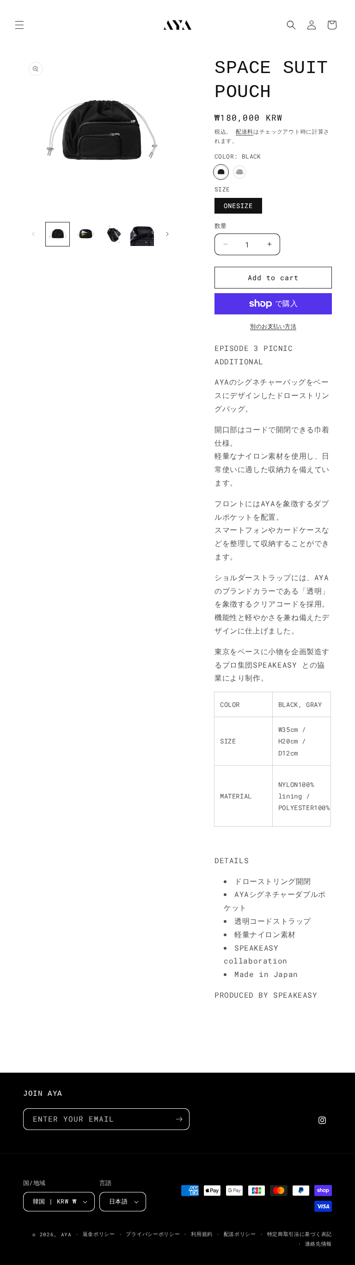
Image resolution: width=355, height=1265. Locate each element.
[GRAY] (239, 172)
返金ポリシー (99, 1233)
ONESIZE (238, 205)
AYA (66, 1234)
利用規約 (202, 1233)
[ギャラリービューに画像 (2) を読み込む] (86, 234)
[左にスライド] (33, 234)
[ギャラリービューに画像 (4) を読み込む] (142, 234)
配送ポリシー (240, 1233)
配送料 (244, 131)
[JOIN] (179, 1119)
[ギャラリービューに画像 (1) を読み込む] (57, 234)
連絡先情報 (318, 1243)
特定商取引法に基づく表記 (299, 1233)
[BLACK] (220, 172)
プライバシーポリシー (153, 1233)
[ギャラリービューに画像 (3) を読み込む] (114, 234)
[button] (19, 25)
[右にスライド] (167, 234)
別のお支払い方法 (273, 326)
